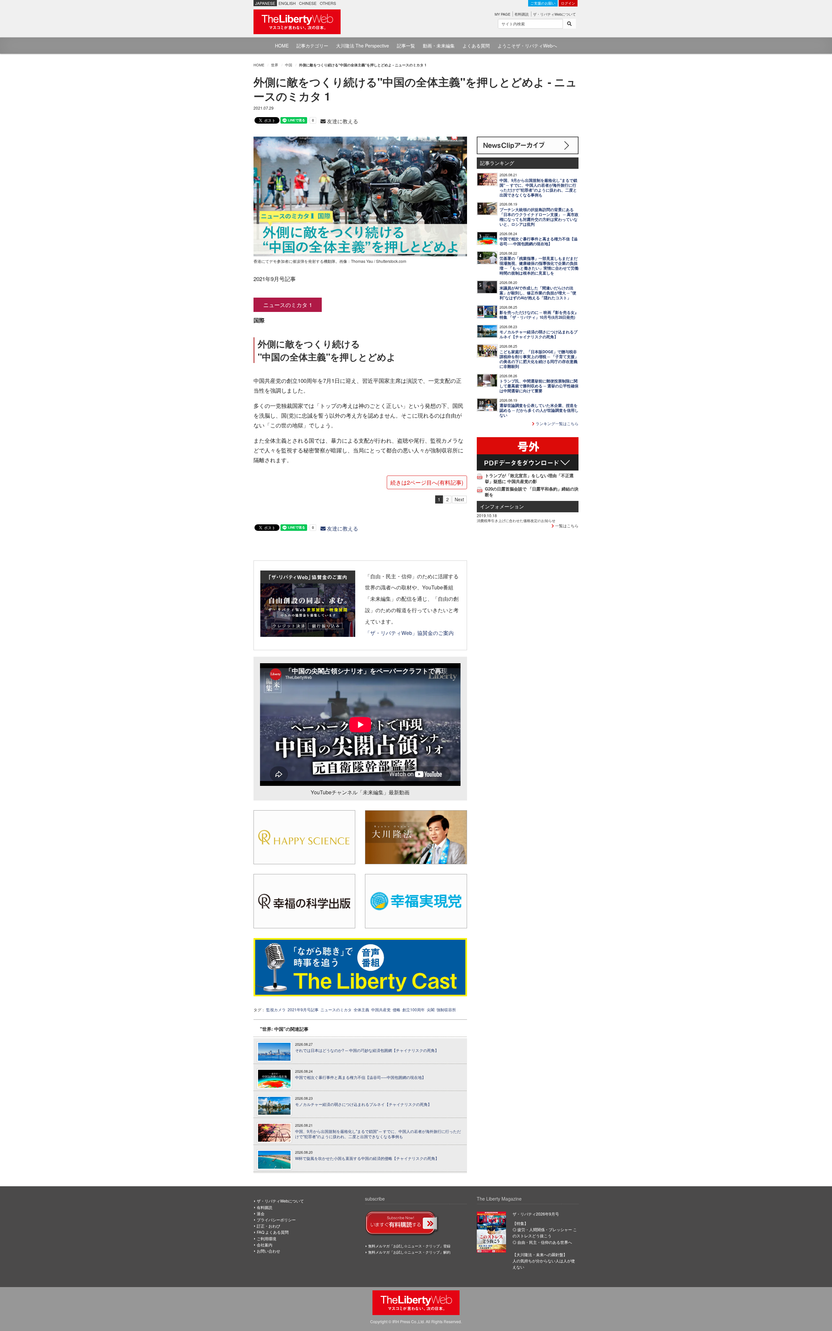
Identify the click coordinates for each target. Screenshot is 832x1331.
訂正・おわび (268, 1226)
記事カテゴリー (312, 45)
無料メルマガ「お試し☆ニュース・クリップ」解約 (409, 1252)
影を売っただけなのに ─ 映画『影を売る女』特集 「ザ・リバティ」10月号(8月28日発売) (539, 315)
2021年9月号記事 (303, 1009)
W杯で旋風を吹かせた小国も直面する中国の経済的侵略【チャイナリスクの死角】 (367, 1158)
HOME (282, 45)
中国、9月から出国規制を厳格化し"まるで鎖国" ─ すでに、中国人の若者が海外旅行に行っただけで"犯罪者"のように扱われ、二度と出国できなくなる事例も (378, 1134)
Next (459, 499)
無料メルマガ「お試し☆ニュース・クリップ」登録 (409, 1245)
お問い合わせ (268, 1251)
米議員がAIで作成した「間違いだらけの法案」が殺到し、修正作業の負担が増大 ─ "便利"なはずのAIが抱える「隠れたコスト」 (538, 293)
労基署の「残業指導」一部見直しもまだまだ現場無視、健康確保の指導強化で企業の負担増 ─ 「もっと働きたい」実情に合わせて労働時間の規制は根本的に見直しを (539, 266)
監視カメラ (276, 1009)
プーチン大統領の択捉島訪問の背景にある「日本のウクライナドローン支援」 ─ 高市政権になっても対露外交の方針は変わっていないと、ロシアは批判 (539, 217)
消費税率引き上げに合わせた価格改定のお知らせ (516, 520)
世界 (274, 64)
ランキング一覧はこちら (556, 423)
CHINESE (308, 3)
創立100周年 (413, 1009)
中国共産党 (381, 1009)
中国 (288, 64)
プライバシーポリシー (276, 1219)
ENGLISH (287, 3)
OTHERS (328, 3)
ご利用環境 (266, 1238)
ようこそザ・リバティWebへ (527, 45)
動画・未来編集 (439, 45)
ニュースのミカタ (336, 1009)
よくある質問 (476, 45)
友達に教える (342, 121)
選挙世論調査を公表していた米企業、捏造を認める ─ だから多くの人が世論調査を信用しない (539, 410)
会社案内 (264, 1244)
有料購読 (521, 14)
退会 (261, 1213)
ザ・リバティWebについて (554, 14)
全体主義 (361, 1009)
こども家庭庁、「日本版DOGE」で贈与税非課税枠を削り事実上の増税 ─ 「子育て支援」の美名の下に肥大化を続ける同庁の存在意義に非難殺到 (539, 359)
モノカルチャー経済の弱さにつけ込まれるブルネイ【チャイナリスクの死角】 (363, 1104)
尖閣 (431, 1009)
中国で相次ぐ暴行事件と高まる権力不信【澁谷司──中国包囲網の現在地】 (360, 1077)
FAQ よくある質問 (273, 1232)
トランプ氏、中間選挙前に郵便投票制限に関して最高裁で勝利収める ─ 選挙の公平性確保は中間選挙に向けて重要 (539, 386)
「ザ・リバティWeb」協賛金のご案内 (409, 632)
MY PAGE (502, 14)
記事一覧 (406, 45)
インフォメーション (502, 506)
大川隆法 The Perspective (362, 45)
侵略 (396, 1009)
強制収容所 (446, 1009)
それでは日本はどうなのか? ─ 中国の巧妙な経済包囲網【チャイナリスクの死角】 (367, 1050)
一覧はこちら (566, 525)
